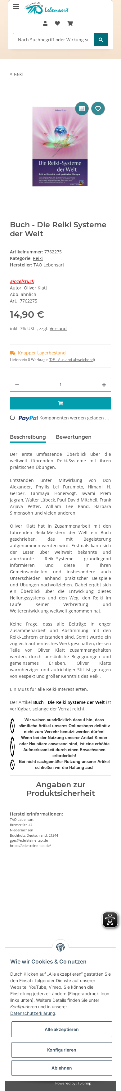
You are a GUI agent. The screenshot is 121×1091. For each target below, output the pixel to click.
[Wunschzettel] (57, 23)
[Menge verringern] (17, 384)
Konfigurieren (61, 1049)
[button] (45, 23)
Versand (58, 328)
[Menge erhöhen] (104, 384)
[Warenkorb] (70, 23)
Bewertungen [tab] (74, 437)
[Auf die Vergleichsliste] (82, 108)
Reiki (38, 258)
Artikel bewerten (32, 894)
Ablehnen (62, 1067)
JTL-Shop (83, 1083)
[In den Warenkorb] (15, 90)
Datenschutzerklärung (32, 1013)
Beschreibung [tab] (28, 437)
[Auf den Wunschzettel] (98, 108)
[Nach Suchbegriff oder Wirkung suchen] (101, 39)
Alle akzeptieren (62, 1029)
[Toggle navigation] (16, 4)
